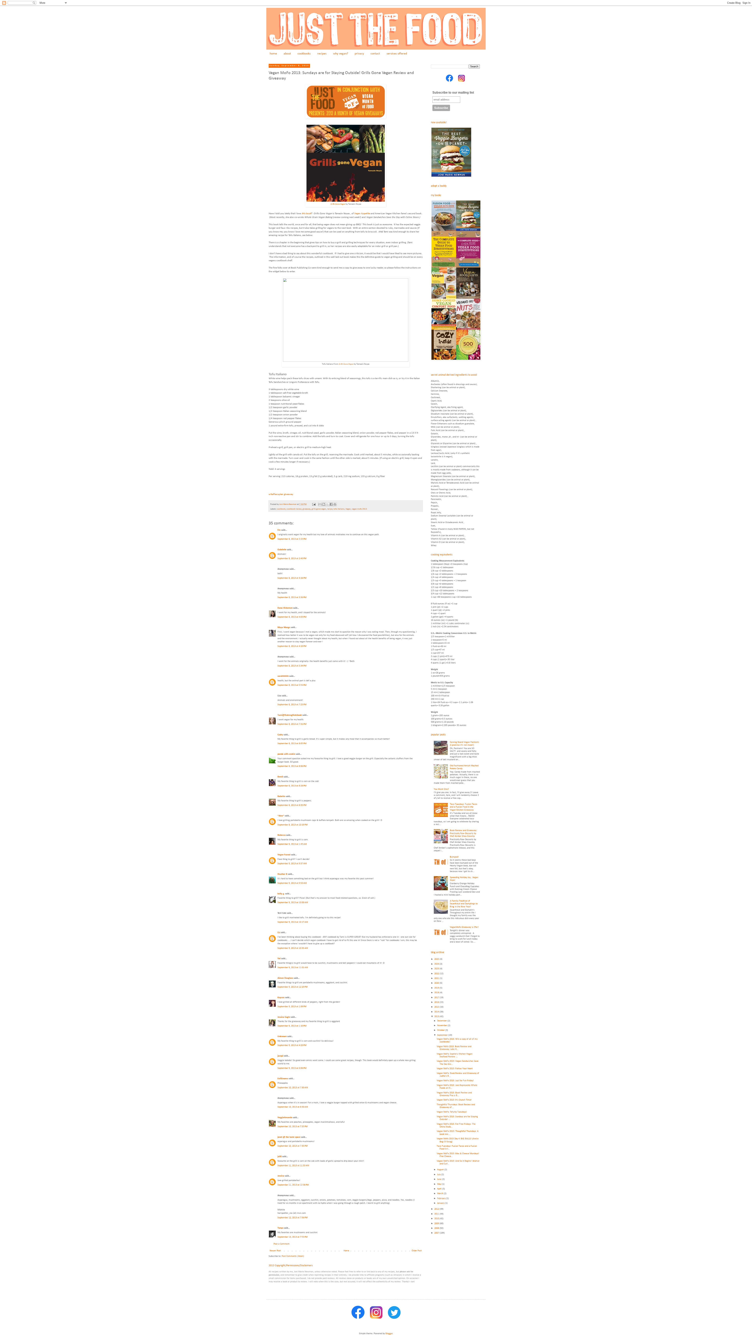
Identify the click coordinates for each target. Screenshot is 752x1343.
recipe (330, 509)
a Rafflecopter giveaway (281, 494)
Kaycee (281, 997)
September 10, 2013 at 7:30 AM (292, 1087)
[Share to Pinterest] (335, 504)
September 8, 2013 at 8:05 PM (291, 743)
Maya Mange (283, 627)
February (441, 1198)
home (273, 53)
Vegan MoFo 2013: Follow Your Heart (455, 1068)
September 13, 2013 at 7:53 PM (292, 1237)
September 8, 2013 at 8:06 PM (291, 766)
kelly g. (281, 894)
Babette (281, 796)
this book (306, 213)
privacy (359, 53)
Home (346, 1251)
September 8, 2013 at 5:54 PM (291, 685)
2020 (437, 983)
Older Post (417, 1251)
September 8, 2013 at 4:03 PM (291, 617)
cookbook (281, 509)
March (440, 1193)
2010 (437, 1218)
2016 (437, 1002)
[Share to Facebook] (331, 504)
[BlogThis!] (324, 504)
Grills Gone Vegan (337, 204)
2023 (437, 969)
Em (279, 530)
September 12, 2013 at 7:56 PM (292, 1217)
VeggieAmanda (284, 1117)
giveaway (307, 509)
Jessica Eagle (283, 1017)
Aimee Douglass (285, 978)
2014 (437, 1012)
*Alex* (280, 816)
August (440, 1170)
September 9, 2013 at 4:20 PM (291, 1045)
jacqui (280, 1056)
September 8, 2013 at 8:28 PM (291, 786)
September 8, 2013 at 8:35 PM (291, 805)
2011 (437, 1214)
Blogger (389, 1333)
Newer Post (275, 1251)
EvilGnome (282, 1078)
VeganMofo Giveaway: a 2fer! (464, 927)
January (441, 1203)
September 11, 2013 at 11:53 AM (293, 1165)
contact (375, 53)
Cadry (280, 735)
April (439, 1189)
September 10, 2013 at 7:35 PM (292, 1126)
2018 (437, 992)
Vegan (348, 509)
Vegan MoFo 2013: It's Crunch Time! (454, 1100)
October (441, 1030)
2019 (437, 988)
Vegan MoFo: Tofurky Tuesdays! (452, 1112)
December (442, 1021)
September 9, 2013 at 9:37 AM (292, 863)
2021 (437, 978)
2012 (437, 1209)
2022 (437, 973)
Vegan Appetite (362, 213)
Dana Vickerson (285, 608)
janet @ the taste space (288, 1137)
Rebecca (281, 835)
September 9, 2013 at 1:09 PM (291, 1006)
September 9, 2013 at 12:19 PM (292, 987)
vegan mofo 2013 (359, 509)
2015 (437, 1007)
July (439, 1174)
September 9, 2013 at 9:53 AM (292, 883)
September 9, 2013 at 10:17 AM (292, 922)
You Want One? (441, 789)
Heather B (282, 874)
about (287, 53)
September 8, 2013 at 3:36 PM (291, 597)
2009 (437, 1223)
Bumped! (454, 857)
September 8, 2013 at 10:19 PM (292, 825)
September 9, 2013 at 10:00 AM (292, 902)
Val (279, 958)
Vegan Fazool (283, 855)
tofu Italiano (339, 509)
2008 (437, 1228)
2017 (437, 997)
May (439, 1184)
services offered (397, 53)
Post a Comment (281, 1244)
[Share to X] (327, 504)
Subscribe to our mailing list (453, 92)
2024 (437, 964)
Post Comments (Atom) (293, 1256)
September (442, 1035)
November (442, 1025)
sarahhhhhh (283, 676)
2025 (437, 959)
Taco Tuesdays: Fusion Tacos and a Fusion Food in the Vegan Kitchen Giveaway (463, 807)
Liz (278, 932)
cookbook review (294, 509)
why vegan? (340, 53)
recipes (321, 53)
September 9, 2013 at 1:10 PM (291, 1026)
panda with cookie (286, 754)
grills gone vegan (319, 509)
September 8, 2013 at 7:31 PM (291, 724)
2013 (437, 1016)
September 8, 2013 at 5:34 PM (291, 666)
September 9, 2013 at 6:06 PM (291, 1068)
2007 (437, 1233)
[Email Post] (313, 504)
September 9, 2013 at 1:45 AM (292, 844)
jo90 (279, 1156)
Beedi (280, 777)
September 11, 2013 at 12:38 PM (293, 1185)
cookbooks (304, 53)
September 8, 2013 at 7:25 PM (291, 704)
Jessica (280, 1176)
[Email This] (320, 504)
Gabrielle (281, 550)
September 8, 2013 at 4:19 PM (291, 646)
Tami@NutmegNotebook (289, 715)
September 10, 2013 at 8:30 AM (292, 1107)
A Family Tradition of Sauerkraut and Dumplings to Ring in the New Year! (464, 904)
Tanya (280, 1228)
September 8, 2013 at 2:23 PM (291, 539)
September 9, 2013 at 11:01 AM (292, 967)
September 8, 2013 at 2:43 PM (291, 558)
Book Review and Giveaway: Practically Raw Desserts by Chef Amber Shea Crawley (463, 833)
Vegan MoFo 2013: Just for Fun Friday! (455, 1080)
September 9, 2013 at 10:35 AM (292, 948)
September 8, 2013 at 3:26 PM (291, 578)
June (439, 1179)
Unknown (282, 1036)
